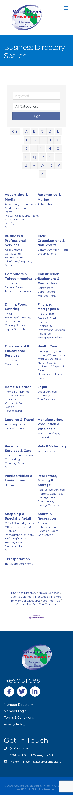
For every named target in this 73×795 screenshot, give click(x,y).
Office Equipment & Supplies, (18, 528)
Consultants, (13, 253)
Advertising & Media (16, 197)
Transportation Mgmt (19, 563)
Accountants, (13, 249)
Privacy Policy (14, 724)
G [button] (35, 140)
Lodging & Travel (19, 420)
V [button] (34, 166)
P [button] (26, 157)
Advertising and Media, (15, 221)
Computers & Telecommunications (22, 276)
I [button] (50, 140)
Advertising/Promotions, (21, 204)
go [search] (38, 116)
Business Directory (23, 592)
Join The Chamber (45, 604)
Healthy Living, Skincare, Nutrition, (17, 544)
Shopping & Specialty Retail (18, 516)
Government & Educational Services (17, 350)
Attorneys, (44, 395)
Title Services (46, 399)
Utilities (9, 485)
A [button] (26, 131)
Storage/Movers (48, 505)
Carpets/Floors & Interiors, (16, 397)
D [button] (50, 131)
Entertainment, (47, 527)
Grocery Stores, (15, 325)
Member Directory (18, 705)
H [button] (43, 140)
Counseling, (12, 459)
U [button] (26, 166)
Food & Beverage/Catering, (18, 315)
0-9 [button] (15, 131)
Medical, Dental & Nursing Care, (49, 360)
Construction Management (47, 293)
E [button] (58, 131)
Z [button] (42, 174)
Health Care (47, 346)
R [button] (42, 157)
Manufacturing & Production (49, 435)
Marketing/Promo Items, (16, 209)
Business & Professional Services (15, 240)
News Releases (49, 592)
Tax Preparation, (15, 257)
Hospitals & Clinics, (50, 374)
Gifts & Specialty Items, (20, 523)
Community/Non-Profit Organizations (53, 251)
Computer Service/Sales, (14, 285)
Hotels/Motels (14, 428)
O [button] (58, 149)
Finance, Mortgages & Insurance (48, 309)
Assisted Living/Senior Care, (52, 368)
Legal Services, (47, 391)
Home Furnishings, (17, 391)
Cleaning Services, (17, 463)
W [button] (42, 166)
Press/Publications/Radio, (22, 215)
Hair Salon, (26, 455)
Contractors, (46, 287)
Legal (42, 387)
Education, (12, 360)
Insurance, (44, 333)
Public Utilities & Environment (18, 478)
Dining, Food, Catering (16, 307)
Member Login (15, 711)
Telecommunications (18, 291)
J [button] (57, 140)
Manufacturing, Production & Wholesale (50, 424)
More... (9, 227)
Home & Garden (18, 387)
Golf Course (45, 534)
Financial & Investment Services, (51, 327)
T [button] (58, 157)
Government (13, 363)
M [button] (41, 149)
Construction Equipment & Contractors (48, 278)
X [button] (51, 166)
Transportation (17, 559)
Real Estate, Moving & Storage (47, 480)
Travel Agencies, (15, 424)
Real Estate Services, (51, 489)
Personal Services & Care (18, 448)
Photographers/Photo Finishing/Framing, (19, 536)
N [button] (49, 149)
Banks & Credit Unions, (47, 320)
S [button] (50, 157)
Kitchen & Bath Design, (15, 405)
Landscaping (13, 410)
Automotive (45, 204)
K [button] (26, 149)
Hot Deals (41, 596)
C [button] (42, 131)
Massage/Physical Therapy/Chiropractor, (52, 353)
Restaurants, (13, 321)
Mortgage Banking (50, 337)
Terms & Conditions (19, 717)
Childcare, (11, 455)
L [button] (33, 149)
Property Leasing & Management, (50, 495)
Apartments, (46, 501)
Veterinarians (46, 451)
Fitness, (43, 523)
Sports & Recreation (47, 516)
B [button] (34, 131)
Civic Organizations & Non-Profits (51, 240)
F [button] (27, 140)
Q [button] (34, 157)
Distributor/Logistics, (18, 261)
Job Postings (51, 600)
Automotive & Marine (49, 197)
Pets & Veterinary (52, 446)
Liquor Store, (13, 329)
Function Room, (48, 530)
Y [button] (59, 166)
